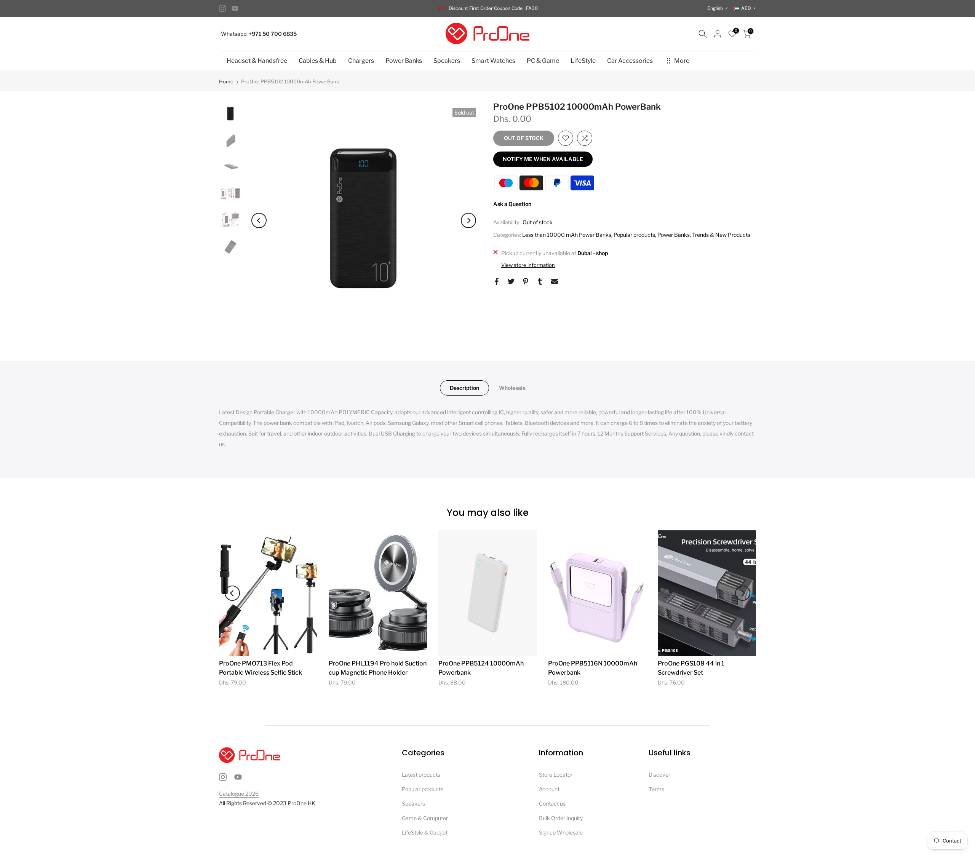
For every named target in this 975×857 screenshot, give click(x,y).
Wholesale (512, 388)
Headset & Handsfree (257, 60)
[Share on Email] (554, 281)
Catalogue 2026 (239, 793)
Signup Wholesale (561, 832)
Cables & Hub (318, 60)
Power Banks (403, 60)
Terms (656, 789)
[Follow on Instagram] (222, 8)
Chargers (361, 60)
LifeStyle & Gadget (425, 832)
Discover (659, 774)
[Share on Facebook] (496, 281)
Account (549, 789)
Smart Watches (493, 60)
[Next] (468, 220)
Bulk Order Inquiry (561, 818)
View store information (528, 265)
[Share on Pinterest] (525, 281)
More (681, 60)
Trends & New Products (721, 234)
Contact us (552, 803)
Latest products (421, 774)
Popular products (634, 234)
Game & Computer (425, 818)
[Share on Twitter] (511, 281)
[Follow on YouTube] (235, 8)
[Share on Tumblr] (540, 281)
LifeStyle (583, 60)
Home (226, 81)
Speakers (446, 60)
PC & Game (543, 60)
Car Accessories (630, 60)
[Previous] (259, 220)
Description (464, 388)
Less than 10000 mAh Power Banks (566, 234)
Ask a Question (512, 204)
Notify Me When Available (543, 159)
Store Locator (555, 774)
